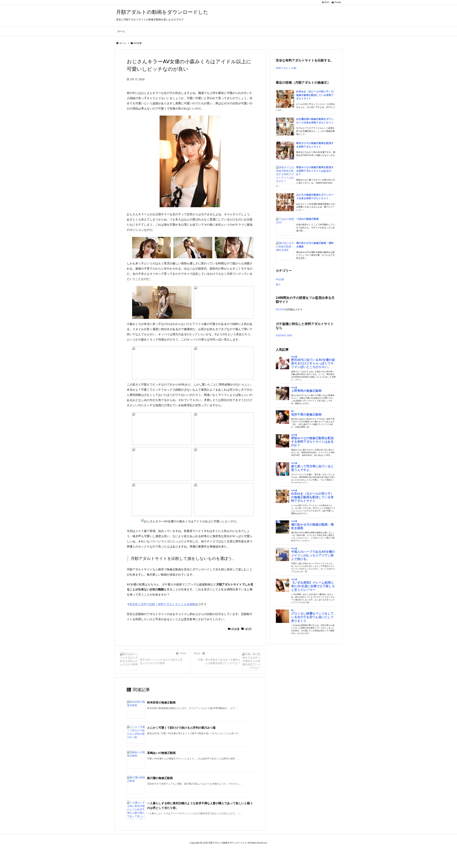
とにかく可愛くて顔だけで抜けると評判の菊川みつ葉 (181, 727)
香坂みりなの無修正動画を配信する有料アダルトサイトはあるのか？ (315, 171)
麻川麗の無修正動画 (160, 778)
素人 (278, 284)
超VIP (248, 628)
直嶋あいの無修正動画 (161, 753)
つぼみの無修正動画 (307, 218)
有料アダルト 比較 (286, 67)
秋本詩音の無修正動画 (161, 702)
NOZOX (280, 309)
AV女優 (138, 43)
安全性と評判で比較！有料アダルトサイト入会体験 (162, 604)
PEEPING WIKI (284, 335)
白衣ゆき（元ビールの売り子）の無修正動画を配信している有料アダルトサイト (315, 95)
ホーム (122, 43)
